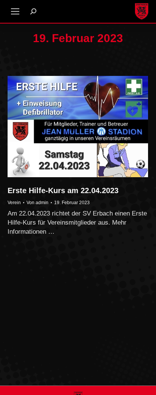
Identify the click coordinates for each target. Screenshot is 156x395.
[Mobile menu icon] (15, 11)
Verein (14, 202)
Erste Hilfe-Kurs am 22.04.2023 (63, 190)
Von (37, 202)
